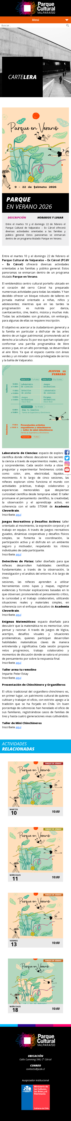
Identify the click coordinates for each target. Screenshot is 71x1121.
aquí (18, 515)
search (68, 25)
